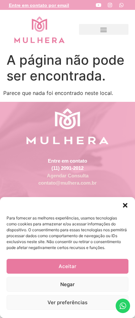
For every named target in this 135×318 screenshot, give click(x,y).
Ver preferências (67, 302)
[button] (125, 205)
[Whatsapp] (121, 5)
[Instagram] (110, 5)
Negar (67, 284)
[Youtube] (98, 5)
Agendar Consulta (67, 175)
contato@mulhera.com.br (67, 183)
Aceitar (67, 266)
